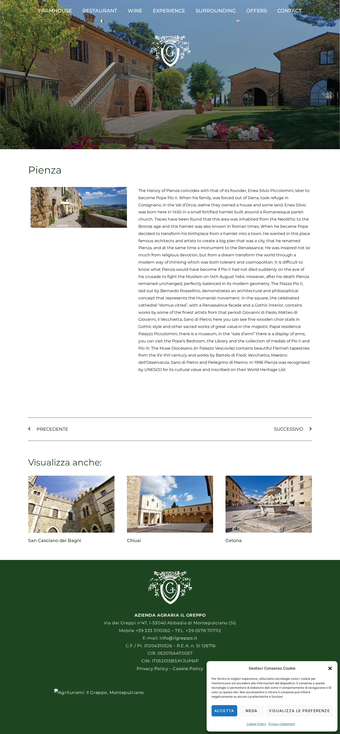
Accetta (224, 710)
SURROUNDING (216, 11)
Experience (169, 11)
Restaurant (99, 11)
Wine (135, 11)
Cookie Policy (256, 724)
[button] (330, 668)
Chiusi (134, 540)
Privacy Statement (282, 724)
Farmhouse (55, 11)
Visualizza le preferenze (299, 710)
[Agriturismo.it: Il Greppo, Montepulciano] (99, 692)
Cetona (234, 540)
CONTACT (289, 11)
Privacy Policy (152, 668)
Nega (252, 710)
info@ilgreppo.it (178, 638)
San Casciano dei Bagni (54, 540)
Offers (256, 11)
